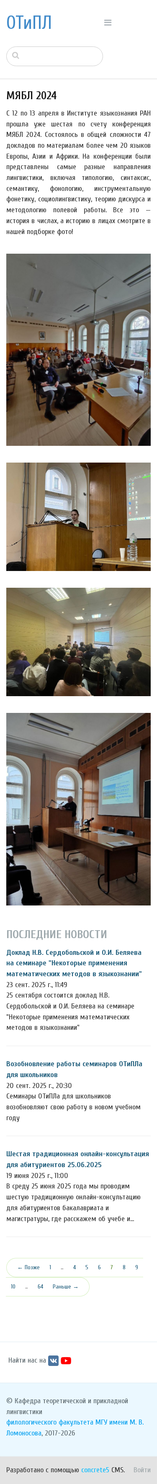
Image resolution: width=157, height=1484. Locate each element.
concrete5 (95, 1470)
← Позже (28, 1267)
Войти (142, 1470)
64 (40, 1286)
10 (13, 1286)
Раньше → (66, 1286)
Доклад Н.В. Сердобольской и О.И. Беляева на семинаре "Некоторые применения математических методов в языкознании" (74, 963)
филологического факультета (49, 1422)
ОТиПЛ (29, 23)
